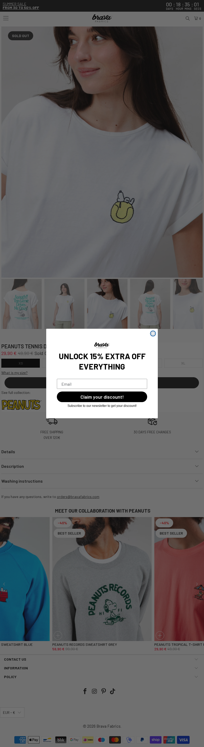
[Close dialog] (153, 333)
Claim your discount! (102, 397)
